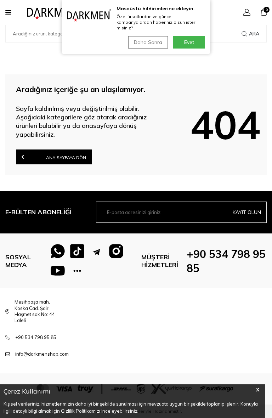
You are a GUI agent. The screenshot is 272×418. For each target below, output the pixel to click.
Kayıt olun (247, 212)
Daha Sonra (148, 42)
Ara (254, 33)
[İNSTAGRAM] (116, 251)
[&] (77, 271)
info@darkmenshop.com (42, 354)
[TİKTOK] (77, 251)
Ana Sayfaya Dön (65, 157)
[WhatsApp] (58, 251)
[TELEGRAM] (97, 251)
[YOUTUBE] (58, 271)
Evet (189, 42)
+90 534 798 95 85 (35, 337)
